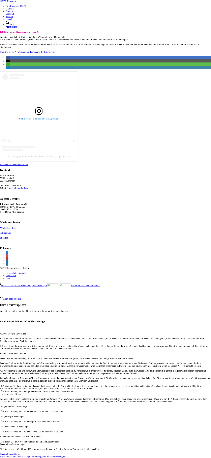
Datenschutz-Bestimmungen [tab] (13, 444)
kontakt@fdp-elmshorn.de (19, 188)
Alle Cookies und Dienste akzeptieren (17, 456)
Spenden (4, 238)
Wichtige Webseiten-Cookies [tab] (13, 353)
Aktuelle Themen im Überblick (14, 164)
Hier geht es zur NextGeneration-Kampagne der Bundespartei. (28, 52)
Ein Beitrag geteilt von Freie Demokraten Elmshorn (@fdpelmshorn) (39, 156)
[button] (8, 57)
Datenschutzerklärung (10, 454)
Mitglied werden (7, 228)
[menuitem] (108, 6)
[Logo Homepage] (8, 1)
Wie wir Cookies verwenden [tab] (13, 333)
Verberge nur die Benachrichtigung (50, 456)
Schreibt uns (5, 233)
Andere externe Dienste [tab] (10, 394)
